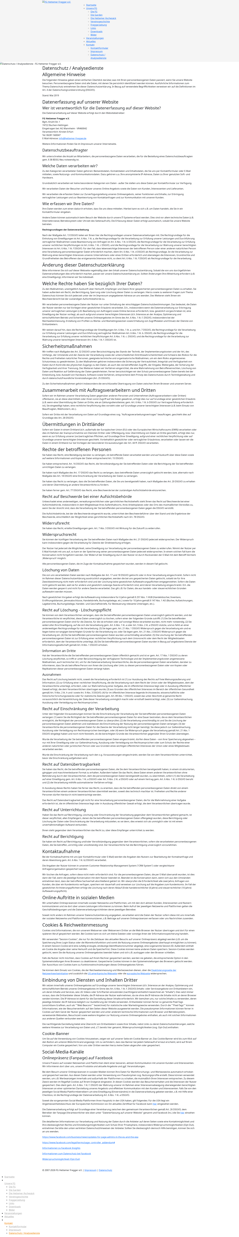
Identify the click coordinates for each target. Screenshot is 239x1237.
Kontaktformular (99, 48)
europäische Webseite (138, 973)
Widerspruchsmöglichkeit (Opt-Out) (61, 1159)
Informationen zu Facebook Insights (61, 1148)
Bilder (94, 34)
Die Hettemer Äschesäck (103, 18)
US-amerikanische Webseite (102, 973)
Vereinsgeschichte (100, 21)
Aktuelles (91, 41)
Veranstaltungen (95, 38)
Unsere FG (91, 8)
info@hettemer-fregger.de (72, 138)
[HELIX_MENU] (82, 1)
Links (93, 28)
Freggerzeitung (99, 24)
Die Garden (96, 14)
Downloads (96, 31)
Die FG (94, 11)
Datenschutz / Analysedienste (24, 1233)
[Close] (1, 1173)
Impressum (97, 51)
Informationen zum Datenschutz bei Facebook (66, 1153)
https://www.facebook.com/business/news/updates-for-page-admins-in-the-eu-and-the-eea (90, 1137)
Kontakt (90, 44)
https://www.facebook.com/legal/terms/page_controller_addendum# (78, 1142)
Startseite (91, 4)
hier (155, 1103)
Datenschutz (105, 1170)
